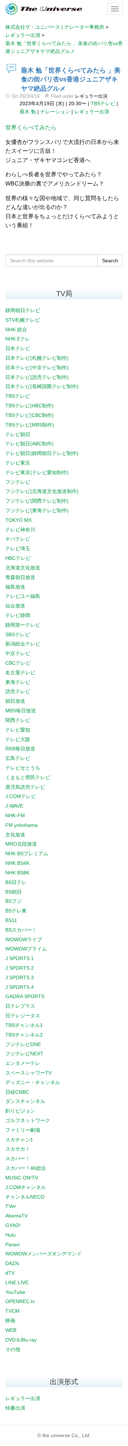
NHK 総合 (16, 329)
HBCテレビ (18, 558)
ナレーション (55, 111)
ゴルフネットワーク (27, 1120)
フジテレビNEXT (24, 1053)
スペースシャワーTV (28, 1073)
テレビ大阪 (17, 739)
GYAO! (13, 1225)
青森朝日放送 (20, 577)
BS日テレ (16, 882)
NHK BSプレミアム (26, 853)
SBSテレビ (17, 634)
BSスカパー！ (21, 930)
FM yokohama (21, 825)
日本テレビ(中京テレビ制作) (37, 367)
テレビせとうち (22, 768)
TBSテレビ (103, 103)
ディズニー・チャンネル (32, 1082)
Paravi (12, 1244)
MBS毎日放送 (20, 710)
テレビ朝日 (17, 434)
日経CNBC (17, 1092)
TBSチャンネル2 (24, 1035)
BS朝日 (13, 892)
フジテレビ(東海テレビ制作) (37, 510)
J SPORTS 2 (19, 968)
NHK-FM (15, 815)
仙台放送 (15, 606)
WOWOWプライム (26, 949)
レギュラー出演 (91, 96)
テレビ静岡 (17, 615)
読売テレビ (17, 691)
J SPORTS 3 (19, 977)
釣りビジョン (20, 1111)
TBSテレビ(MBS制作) (29, 425)
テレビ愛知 (17, 730)
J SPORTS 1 (19, 958)
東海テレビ (17, 682)
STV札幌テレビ (22, 320)
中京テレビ (17, 653)
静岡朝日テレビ (22, 310)
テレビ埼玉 (17, 548)
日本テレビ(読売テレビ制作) (37, 377)
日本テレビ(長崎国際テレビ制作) (42, 386)
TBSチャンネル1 (24, 1025)
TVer (10, 1206)
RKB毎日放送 (20, 748)
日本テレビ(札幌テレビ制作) (37, 358)
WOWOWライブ (23, 939)
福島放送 (15, 587)
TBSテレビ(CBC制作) (29, 415)
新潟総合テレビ (22, 644)
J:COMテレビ (20, 796)
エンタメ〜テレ (22, 1063)
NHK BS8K (17, 872)
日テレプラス (20, 1006)
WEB (10, 1330)
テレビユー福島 (22, 596)
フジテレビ (17, 482)
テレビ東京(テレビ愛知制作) (37, 472)
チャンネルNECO (24, 1197)
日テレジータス (22, 1015)
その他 (12, 1349)
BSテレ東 (16, 911)
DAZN (12, 1263)
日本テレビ (17, 348)
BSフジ (13, 901)
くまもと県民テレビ (27, 777)
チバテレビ (17, 539)
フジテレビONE (23, 1044)
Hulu (10, 1235)
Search (110, 260)
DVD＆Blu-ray (21, 1340)
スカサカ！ (17, 1149)
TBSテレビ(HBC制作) (29, 405)
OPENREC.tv (20, 1301)
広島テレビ (17, 758)
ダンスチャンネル (25, 1101)
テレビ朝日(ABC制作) (29, 443)
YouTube (15, 1292)
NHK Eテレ (17, 339)
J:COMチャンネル (25, 1187)
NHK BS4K (17, 863)
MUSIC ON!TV (21, 1177)
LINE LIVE (16, 1282)
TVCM (12, 1311)
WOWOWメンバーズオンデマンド (43, 1254)
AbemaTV (16, 1216)
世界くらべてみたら (31, 127)
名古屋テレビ (20, 672)
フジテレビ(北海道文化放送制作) (42, 491)
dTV (10, 1273)
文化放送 (15, 834)
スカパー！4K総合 (25, 1168)
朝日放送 (15, 701)
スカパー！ (17, 1158)
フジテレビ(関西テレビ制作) (37, 501)
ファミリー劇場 (22, 1130)
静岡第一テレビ (22, 625)
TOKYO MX (18, 520)
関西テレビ (17, 720)
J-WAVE (14, 806)
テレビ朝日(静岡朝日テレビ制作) (42, 453)
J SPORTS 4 (19, 987)
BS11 (11, 920)
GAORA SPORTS (24, 996)
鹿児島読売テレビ (25, 787)
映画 (10, 1320)
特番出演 (15, 1408)
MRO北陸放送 (21, 844)
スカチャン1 (19, 1139)
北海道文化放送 (22, 568)
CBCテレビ (18, 663)
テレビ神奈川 (20, 529)
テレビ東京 (17, 463)
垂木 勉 (28, 111)
